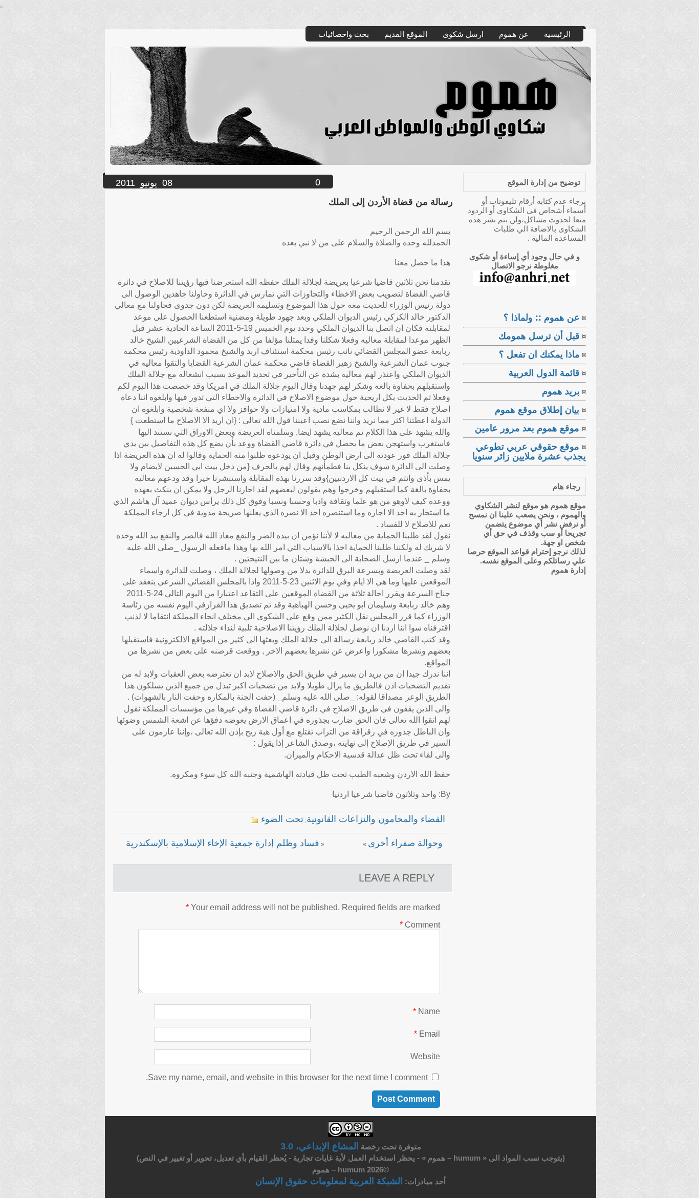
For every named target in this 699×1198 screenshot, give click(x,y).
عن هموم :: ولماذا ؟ (542, 317)
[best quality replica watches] (1, 5)
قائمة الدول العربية (544, 373)
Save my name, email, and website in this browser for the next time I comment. (287, 1077)
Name (426, 1011)
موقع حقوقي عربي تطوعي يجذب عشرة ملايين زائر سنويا (529, 451)
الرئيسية (557, 34)
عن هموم (514, 34)
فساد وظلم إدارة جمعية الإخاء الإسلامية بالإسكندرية (222, 843)
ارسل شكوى (463, 34)
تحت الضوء (282, 819)
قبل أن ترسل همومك (539, 336)
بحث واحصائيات (343, 34)
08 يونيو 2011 (144, 183)
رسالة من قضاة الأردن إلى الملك (391, 202)
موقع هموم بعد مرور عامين (528, 428)
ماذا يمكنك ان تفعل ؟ (539, 354)
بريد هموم (561, 391)
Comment (420, 924)
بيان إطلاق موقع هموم (538, 410)
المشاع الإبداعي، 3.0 (319, 1146)
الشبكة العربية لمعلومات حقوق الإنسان (329, 1181)
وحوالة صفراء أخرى (405, 843)
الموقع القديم (405, 34)
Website (425, 1056)
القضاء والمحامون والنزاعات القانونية (376, 819)
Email (427, 1033)
